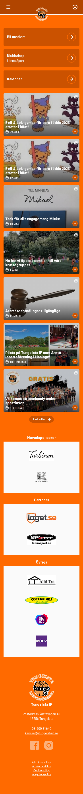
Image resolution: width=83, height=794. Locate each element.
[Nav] (8, 7)
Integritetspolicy (41, 774)
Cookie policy (41, 770)
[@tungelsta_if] (48, 745)
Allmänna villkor (41, 762)
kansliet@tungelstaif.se (41, 733)
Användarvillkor (41, 766)
